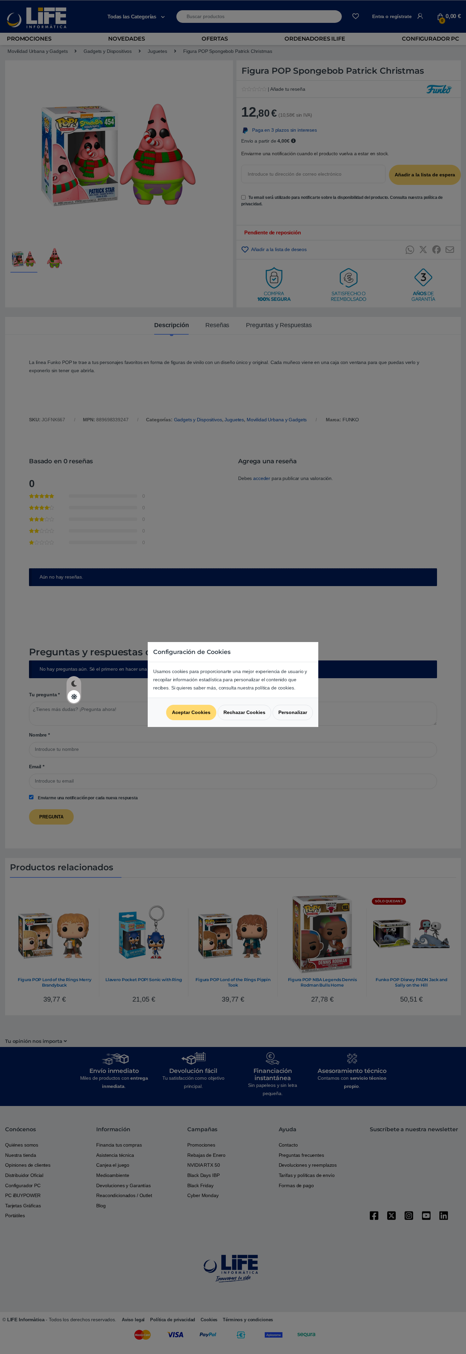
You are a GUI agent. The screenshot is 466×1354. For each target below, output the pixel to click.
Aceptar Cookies (191, 712)
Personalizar (292, 712)
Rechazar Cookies (244, 712)
